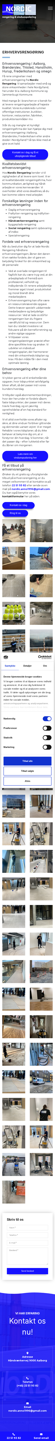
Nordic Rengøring (19, 172)
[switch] (47, 728)
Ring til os (15, 513)
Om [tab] (45, 665)
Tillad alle (27, 761)
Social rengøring (19, 228)
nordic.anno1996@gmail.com (31, 489)
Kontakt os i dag (18, 505)
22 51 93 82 (19, 485)
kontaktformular (13, 496)
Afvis (27, 781)
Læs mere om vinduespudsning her (25, 456)
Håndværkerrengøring (23, 220)
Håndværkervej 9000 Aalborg (27, 1360)
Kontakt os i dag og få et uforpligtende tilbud (25, 154)
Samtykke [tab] (10, 665)
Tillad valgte (27, 771)
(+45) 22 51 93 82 (27, 1385)
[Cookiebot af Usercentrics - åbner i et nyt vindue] (38, 657)
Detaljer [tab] (27, 665)
